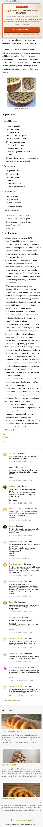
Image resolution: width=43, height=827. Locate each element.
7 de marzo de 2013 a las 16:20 (20, 648)
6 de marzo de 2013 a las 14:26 (20, 480)
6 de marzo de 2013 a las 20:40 (20, 535)
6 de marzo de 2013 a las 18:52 (20, 520)
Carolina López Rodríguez (18, 509)
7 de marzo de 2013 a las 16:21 (20, 661)
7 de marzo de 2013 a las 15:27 (20, 612)
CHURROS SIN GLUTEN (9, 799)
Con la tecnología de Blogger (22, 820)
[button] (3, 442)
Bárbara (12, 602)
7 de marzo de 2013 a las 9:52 (20, 558)
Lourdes (12, 453)
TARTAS (5, 437)
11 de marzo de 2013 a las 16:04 (21, 696)
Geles (11, 526)
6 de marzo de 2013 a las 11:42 (20, 461)
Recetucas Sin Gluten (16, 667)
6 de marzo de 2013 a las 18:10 (20, 503)
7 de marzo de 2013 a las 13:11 (20, 596)
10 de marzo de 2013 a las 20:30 (21, 680)
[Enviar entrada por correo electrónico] (3, 435)
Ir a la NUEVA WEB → (22, 30)
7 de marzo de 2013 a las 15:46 (20, 632)
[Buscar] (40, 19)
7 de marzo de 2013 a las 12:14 (20, 575)
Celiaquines (13, 486)
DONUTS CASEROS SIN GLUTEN (12, 731)
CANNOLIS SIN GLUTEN (9, 765)
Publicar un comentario (11, 701)
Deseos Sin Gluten (12, 1)
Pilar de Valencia (15, 564)
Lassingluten (13, 617)
